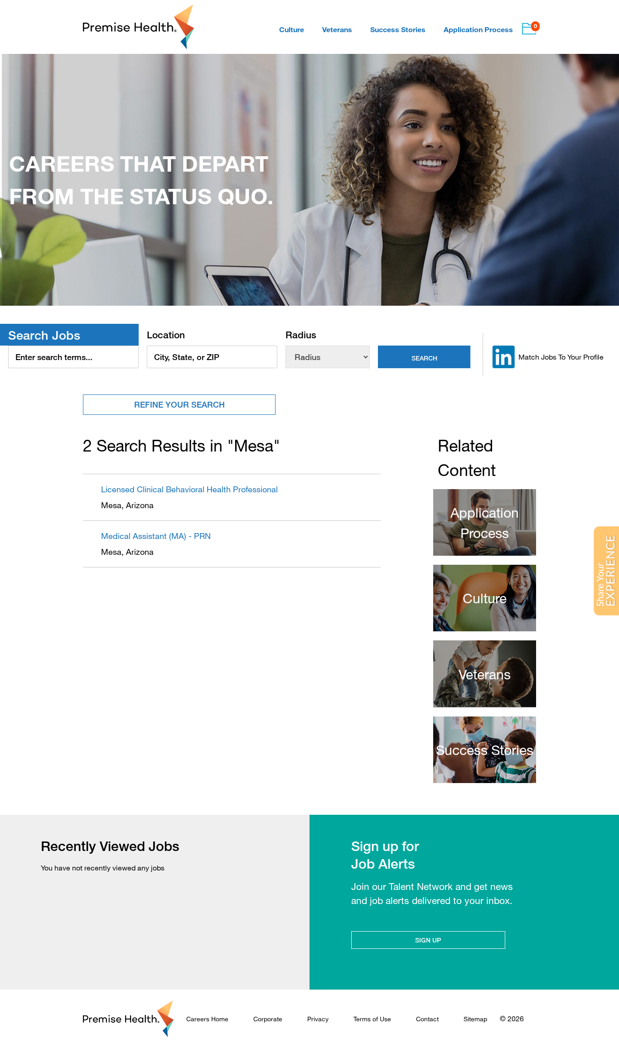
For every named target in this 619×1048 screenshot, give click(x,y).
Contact (427, 1019)
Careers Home (207, 1019)
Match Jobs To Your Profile (561, 356)
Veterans (337, 29)
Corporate (267, 1019)
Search (424, 358)
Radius (300, 335)
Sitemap (475, 1019)
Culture (291, 29)
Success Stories (398, 29)
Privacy (318, 1019)
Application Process (478, 29)
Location (166, 335)
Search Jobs (44, 334)
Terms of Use (372, 1019)
